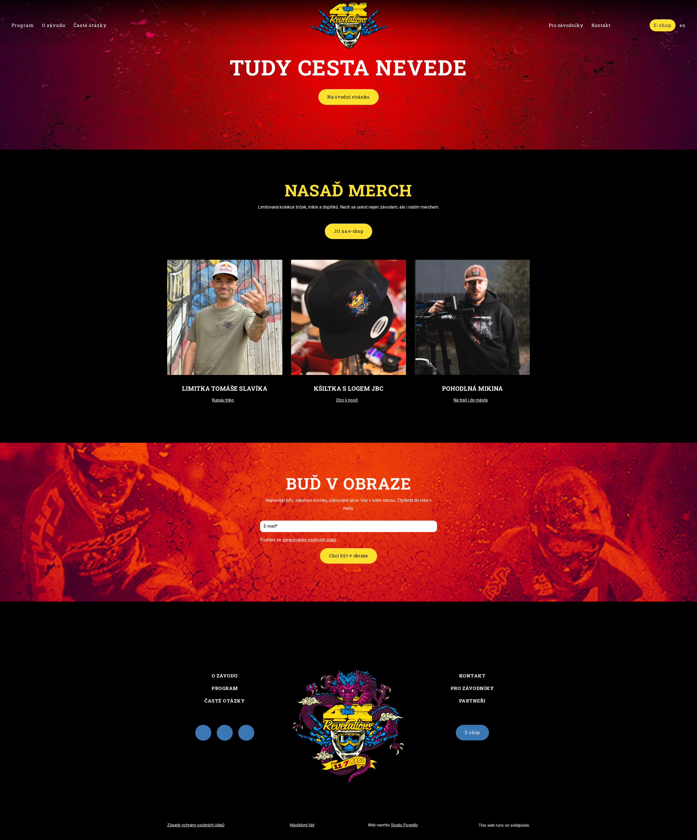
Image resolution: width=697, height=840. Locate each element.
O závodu (225, 676)
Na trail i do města (470, 400)
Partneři (472, 701)
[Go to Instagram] (203, 733)
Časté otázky (224, 701)
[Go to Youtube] (246, 733)
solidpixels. (520, 825)
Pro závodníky (472, 688)
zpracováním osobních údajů (309, 539)
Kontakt (472, 676)
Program (225, 688)
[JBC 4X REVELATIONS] (348, 25)
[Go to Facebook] (225, 733)
